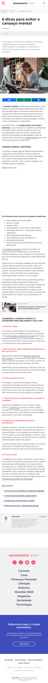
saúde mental (31, 138)
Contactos (8, 660)
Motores (24, 587)
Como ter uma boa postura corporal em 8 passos (24, 491)
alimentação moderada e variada (20, 336)
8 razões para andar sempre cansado (19, 501)
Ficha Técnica (24, 663)
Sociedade (24, 600)
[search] (44, 3)
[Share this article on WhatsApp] (24, 100)
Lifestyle (24, 583)
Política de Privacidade (24, 671)
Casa (24, 575)
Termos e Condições (33, 667)
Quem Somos (20, 660)
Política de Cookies (14, 667)
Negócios (24, 596)
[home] (24, 3)
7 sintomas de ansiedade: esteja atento (20, 496)
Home (4, 11)
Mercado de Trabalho (26, 11)
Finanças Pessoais (24, 579)
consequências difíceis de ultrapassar (17, 479)
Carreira (12, 11)
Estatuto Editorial (35, 660)
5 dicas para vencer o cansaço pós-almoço (21, 505)
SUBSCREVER (24, 644)
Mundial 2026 (24, 592)
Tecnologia (24, 604)
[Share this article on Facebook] (9, 100)
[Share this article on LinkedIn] (39, 100)
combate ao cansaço (12, 249)
